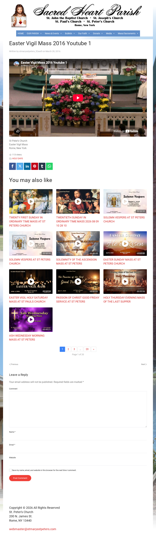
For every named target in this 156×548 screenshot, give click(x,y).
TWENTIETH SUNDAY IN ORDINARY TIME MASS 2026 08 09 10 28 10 (77, 221)
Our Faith (82, 33)
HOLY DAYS (17, 158)
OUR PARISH (33, 33)
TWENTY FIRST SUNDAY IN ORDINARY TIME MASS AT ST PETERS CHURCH (27, 221)
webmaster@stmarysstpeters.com (33, 529)
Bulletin (68, 33)
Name (12, 432)
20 (87, 349)
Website (12, 458)
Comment (13, 389)
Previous (14, 364)
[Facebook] (12, 166)
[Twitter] (19, 166)
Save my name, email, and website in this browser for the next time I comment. (44, 470)
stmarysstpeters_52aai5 (30, 51)
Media (109, 33)
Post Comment (20, 478)
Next (143, 364)
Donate (96, 33)
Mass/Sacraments (126, 33)
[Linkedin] (27, 166)
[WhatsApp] (49, 166)
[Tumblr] (42, 166)
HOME (21, 33)
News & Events (52, 33)
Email (12, 445)
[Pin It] (34, 166)
